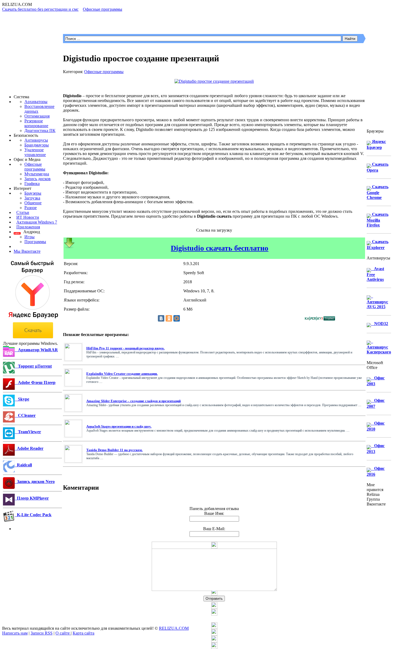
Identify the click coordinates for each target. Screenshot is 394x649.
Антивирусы (36, 140)
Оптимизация (37, 116)
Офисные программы (34, 166)
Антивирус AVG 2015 (377, 301)
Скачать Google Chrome (377, 192)
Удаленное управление (35, 152)
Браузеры (32, 193)
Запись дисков (37, 178)
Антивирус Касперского (379, 346)
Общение (33, 203)
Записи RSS (42, 633)
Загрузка (32, 198)
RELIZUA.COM (174, 628)
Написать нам (15, 633)
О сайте (63, 633)
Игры (29, 237)
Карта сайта (83, 633)
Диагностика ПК (39, 130)
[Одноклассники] (169, 318)
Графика (32, 183)
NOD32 (379, 323)
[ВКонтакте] (161, 318)
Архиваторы (35, 101)
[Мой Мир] (176, 318)
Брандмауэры (36, 145)
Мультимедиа (36, 174)
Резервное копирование (36, 123)
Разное (30, 207)
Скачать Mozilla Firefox (377, 219)
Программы (35, 241)
